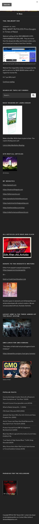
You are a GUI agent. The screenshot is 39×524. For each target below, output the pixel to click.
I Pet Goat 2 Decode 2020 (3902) (14, 411)
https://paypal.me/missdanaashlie (14, 270)
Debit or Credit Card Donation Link (14, 279)
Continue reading (8, 82)
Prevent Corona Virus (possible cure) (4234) (17, 403)
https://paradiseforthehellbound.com (15, 199)
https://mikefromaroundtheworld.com (15, 212)
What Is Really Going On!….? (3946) (14, 407)
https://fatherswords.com (11, 194)
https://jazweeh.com (9, 185)
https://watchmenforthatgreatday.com (16, 203)
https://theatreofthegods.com (13, 189)
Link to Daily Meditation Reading (13, 145)
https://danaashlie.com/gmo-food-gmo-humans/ (19, 353)
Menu (20, 14)
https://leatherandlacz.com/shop (14, 208)
